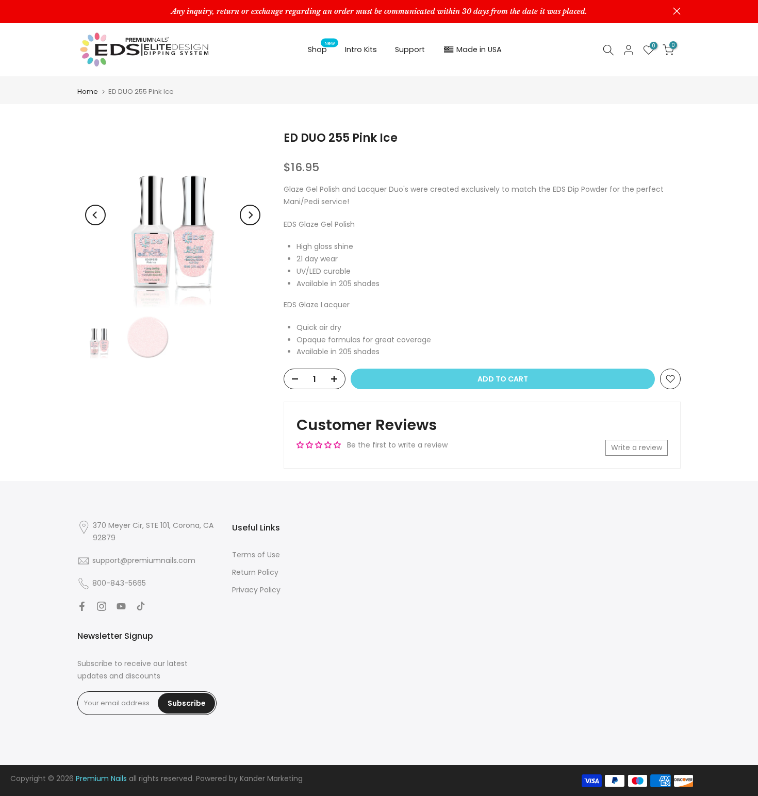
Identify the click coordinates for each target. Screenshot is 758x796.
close (81, 11)
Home (87, 91)
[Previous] (95, 215)
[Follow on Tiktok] (140, 606)
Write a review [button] (636, 447)
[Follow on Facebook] (82, 606)
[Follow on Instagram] (101, 606)
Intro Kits (361, 49)
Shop (321, 49)
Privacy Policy (256, 590)
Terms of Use (256, 555)
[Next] (250, 215)
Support (410, 49)
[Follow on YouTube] (121, 606)
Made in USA (479, 49)
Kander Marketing (271, 778)
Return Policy (255, 572)
